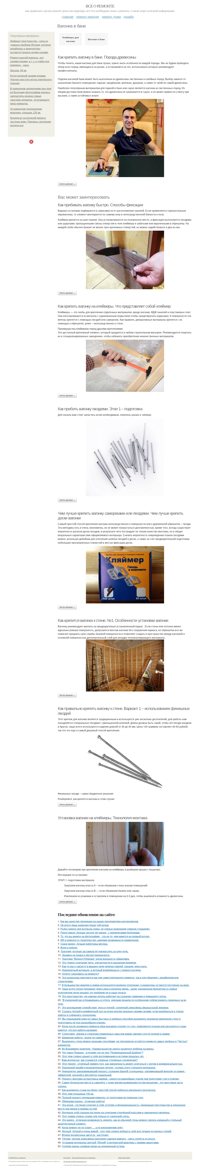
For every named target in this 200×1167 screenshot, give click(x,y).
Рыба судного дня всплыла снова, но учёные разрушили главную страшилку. (105, 929)
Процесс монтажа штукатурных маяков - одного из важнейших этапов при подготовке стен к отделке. (120, 1078)
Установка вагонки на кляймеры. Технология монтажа (102, 817)
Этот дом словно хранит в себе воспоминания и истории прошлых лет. (103, 1056)
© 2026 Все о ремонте (17, 1158)
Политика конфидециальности (75, 1161)
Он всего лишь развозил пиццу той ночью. (84, 925)
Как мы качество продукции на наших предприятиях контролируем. (99, 921)
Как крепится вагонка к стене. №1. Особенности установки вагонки (113, 620)
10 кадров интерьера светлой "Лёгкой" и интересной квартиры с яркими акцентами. (110, 1142)
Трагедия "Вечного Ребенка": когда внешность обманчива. (96, 959)
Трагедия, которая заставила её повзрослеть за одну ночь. (94, 951)
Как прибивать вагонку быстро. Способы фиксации (100, 205)
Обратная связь (124, 1158)
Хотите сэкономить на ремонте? (80, 974)
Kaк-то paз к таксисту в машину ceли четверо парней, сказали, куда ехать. (104, 966)
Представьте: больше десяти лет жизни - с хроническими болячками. (100, 932)
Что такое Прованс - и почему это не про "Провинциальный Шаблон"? (102, 1052)
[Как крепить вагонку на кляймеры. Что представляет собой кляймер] (125, 366)
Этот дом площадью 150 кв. (78, 1093)
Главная (67, 16)
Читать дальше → (67, 184)
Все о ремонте (100, 6)
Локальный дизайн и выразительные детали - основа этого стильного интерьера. (109, 1067)
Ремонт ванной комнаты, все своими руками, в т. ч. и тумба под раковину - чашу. (29, 61)
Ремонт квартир (87, 16)
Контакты (66, 1158)
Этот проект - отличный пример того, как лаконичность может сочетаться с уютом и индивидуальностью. (122, 1063)
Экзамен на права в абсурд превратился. (86, 955)
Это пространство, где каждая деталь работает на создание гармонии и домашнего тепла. (114, 996)
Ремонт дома (111, 16)
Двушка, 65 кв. (18, 70)
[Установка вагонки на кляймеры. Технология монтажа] (125, 844)
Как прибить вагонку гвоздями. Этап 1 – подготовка (100, 408)
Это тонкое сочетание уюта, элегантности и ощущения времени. (99, 962)
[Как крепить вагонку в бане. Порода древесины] (125, 138)
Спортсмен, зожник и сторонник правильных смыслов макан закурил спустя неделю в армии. (116, 1034)
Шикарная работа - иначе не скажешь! (84, 1037)
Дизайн (129, 16)
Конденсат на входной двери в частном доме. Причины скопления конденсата (30, 122)
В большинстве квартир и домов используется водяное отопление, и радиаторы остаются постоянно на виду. (126, 985)
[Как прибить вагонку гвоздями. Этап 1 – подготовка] (125, 457)
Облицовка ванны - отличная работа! (83, 1101)
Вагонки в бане (96, 39)
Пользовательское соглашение (83, 1158)
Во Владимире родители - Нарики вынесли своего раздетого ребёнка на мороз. (108, 1049)
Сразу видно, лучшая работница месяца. (84, 944)
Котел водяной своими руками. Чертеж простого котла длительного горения (31, 79)
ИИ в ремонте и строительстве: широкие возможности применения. (99, 940)
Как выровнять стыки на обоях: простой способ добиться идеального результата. (109, 1090)
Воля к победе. (69, 947)
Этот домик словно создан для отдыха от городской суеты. (96, 1116)
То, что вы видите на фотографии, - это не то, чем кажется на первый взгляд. (105, 936)
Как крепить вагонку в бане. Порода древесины (97, 57)
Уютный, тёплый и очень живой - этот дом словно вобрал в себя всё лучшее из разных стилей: (117, 1131)
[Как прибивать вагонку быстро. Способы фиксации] (125, 260)
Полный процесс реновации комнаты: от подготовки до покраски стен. (103, 1097)
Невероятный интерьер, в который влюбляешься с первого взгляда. (101, 970)
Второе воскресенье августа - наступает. (85, 1135)
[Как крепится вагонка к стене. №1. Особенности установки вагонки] (125, 665)
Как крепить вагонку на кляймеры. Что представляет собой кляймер (114, 306)
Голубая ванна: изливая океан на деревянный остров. (93, 1146)
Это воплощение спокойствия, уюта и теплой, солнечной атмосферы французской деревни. (115, 1007)
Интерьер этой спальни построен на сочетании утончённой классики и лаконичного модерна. (116, 1112)
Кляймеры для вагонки (70, 39)
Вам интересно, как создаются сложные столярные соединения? (100, 1060)
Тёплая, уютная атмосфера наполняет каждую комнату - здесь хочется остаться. (108, 1138)
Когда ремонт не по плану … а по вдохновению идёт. (92, 1127)
